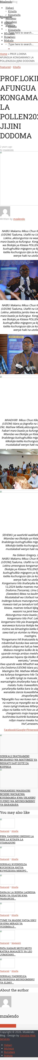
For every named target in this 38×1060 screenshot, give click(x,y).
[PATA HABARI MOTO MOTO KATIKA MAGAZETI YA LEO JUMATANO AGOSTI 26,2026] (7, 939)
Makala (8, 40)
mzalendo (8, 149)
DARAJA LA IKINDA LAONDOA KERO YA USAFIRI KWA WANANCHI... (17, 895)
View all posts (8, 1026)
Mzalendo (6, 16)
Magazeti (16, 943)
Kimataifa (14, 30)
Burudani (9, 37)
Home (3, 54)
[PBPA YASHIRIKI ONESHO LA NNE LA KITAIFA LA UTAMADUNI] (7, 827)
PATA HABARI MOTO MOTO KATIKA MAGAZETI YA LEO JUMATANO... (16, 951)
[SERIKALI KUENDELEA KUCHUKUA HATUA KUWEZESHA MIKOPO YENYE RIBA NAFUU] (7, 855)
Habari (8, 23)
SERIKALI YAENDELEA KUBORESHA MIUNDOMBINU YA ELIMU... (17, 979)
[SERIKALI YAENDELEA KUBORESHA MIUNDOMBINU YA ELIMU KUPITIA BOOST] (7, 967)
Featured (5, 67)
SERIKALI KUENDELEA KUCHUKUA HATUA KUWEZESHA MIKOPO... (14, 867)
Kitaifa (12, 26)
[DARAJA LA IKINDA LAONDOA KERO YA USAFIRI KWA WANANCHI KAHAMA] (7, 883)
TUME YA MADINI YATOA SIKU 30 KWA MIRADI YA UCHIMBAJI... (18, 923)
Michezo (9, 33)
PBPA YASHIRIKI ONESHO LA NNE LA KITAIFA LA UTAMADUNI (17, 839)
